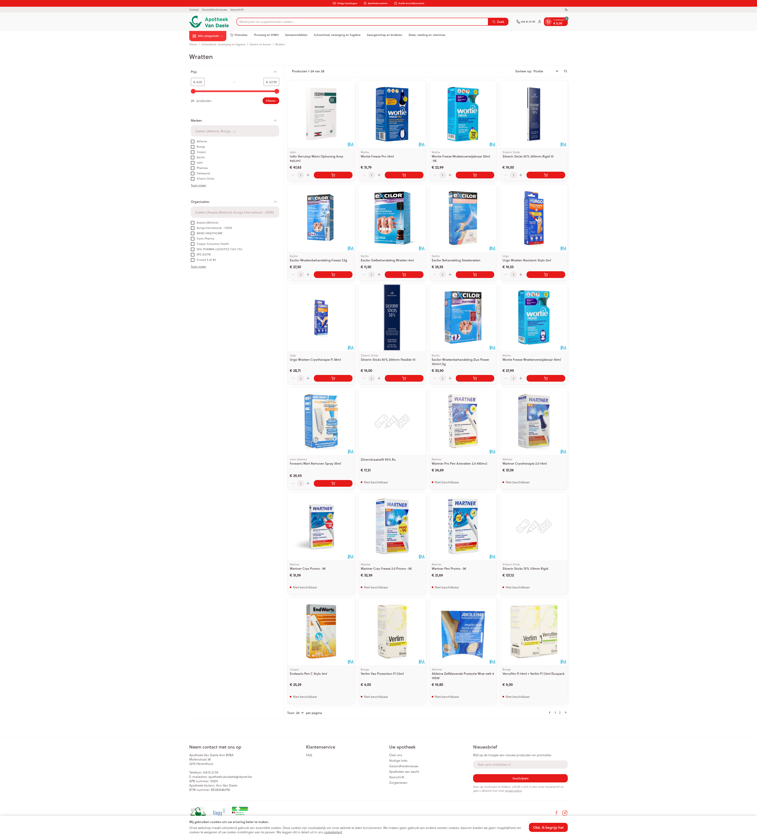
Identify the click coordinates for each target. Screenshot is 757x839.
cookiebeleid (333, 832)
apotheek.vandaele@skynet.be (230, 776)
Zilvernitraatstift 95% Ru (378, 459)
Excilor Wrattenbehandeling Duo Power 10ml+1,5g (460, 361)
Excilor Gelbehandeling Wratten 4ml (387, 260)
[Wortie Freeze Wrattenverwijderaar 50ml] (534, 317)
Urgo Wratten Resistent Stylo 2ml (526, 260)
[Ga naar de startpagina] (209, 22)
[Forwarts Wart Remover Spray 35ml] (321, 421)
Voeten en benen (260, 44)
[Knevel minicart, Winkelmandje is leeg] (548, 21)
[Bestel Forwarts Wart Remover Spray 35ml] (333, 483)
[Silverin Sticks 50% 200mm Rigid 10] (534, 114)
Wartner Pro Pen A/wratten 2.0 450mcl (459, 463)
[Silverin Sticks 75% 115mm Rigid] (534, 526)
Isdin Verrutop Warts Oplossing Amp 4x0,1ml (316, 158)
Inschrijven (521, 778)
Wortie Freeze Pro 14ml (377, 156)
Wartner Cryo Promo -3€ (308, 568)
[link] (550, 712)
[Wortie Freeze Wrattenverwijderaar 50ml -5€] (463, 114)
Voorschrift (236, 9)
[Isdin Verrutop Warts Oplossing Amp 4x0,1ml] (321, 114)
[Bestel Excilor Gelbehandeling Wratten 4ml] (404, 274)
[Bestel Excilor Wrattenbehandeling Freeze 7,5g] (333, 274)
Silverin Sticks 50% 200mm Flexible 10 (388, 359)
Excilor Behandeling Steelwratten (456, 260)
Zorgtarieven (398, 782)
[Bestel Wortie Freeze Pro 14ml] (404, 175)
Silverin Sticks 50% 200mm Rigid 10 (528, 156)
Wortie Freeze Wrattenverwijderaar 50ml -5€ (461, 158)
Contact (194, 9)
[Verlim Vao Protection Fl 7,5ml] (392, 631)
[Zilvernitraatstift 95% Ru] (392, 421)
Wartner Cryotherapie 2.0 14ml (524, 463)
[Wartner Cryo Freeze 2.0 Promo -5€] (392, 526)
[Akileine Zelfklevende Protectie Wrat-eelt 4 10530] (463, 631)
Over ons (395, 755)
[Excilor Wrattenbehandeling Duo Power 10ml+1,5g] (463, 317)
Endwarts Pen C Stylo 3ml (308, 673)
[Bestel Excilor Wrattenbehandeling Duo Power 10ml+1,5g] (475, 378)
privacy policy (513, 791)
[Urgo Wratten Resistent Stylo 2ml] (534, 218)
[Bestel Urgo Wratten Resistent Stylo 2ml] (546, 274)
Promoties (241, 35)
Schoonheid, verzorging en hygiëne (337, 35)
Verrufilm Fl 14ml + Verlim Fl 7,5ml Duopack (533, 673)
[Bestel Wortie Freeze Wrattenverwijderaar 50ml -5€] (475, 175)
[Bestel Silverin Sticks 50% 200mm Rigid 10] (546, 175)
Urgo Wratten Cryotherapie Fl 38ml (315, 359)
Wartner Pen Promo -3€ (449, 568)
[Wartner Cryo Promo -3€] (321, 526)
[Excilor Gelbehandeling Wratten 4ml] (392, 218)
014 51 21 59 (210, 772)
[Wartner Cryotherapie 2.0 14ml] (534, 421)
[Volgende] (565, 712)
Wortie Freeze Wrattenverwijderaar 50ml (531, 359)
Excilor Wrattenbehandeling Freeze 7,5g (318, 260)
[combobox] (362, 22)
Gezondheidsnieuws (214, 9)
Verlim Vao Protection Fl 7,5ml (382, 673)
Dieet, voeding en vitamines (427, 35)
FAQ (309, 755)
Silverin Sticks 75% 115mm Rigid (525, 568)
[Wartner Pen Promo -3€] (463, 526)
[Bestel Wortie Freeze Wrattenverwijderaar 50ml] (546, 378)
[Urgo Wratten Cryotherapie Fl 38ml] (321, 317)
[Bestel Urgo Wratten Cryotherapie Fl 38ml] (333, 378)
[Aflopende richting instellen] (565, 71)
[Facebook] (556, 813)
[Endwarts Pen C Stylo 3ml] (321, 631)
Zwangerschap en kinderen (384, 35)
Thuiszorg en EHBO (266, 35)
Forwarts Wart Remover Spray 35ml (315, 463)
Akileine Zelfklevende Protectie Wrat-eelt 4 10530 (463, 675)
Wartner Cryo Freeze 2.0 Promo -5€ (386, 568)
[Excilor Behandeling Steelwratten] (463, 218)
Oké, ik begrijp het (548, 827)
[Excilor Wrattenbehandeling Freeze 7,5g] (321, 218)
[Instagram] (565, 813)
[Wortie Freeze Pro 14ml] (392, 114)
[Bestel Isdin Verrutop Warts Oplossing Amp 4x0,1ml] (333, 175)
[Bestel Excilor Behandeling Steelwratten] (475, 274)
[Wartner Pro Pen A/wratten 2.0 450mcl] (463, 421)
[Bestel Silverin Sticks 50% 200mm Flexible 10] (404, 378)
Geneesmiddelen (296, 35)
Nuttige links (398, 760)
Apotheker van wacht (404, 771)
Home (193, 44)
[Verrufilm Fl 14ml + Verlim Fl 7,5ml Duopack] (534, 631)
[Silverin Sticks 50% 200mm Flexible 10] (392, 317)
